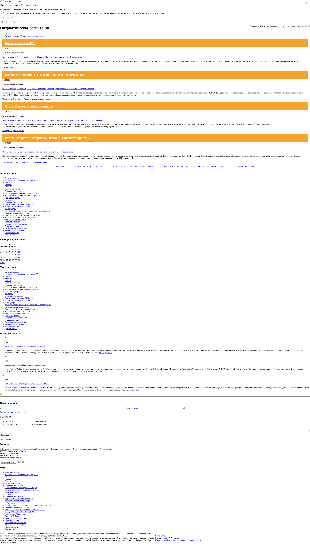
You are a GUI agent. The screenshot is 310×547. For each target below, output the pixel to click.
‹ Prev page (59, 166)
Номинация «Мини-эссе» (15, 220)
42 (155, 166)
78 (242, 166)
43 (158, 166)
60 (199, 166)
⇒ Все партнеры (132, 408)
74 (233, 166)
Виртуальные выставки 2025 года (19, 204)
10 (78, 166)
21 (104, 166)
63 (206, 166)
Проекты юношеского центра (17, 213)
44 (160, 166)
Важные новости (9, 57)
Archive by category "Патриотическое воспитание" (25, 36)
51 (177, 166)
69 (220, 166)
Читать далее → (105, 353)
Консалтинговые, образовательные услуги (22, 195)
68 (218, 166)
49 (172, 166)
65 (211, 166)
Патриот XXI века (12, 222)
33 (133, 166)
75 (235, 166)
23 (109, 166)
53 (182, 166)
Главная (254, 26)
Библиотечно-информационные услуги (21, 193)
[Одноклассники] (20, 462)
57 (191, 166)
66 (213, 166)
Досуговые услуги (12, 198)
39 (148, 166)
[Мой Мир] (23, 462)
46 (165, 166)
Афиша (8, 187)
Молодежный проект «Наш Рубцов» (20, 217)
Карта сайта (160, 536)
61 (201, 166)
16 (92, 166)
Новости (40, 57)
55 (187, 166)
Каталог (264, 26)
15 (90, 166)
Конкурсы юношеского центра (17, 206)
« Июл (2, 263)
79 (245, 166)
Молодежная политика (26, 57)
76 (237, 166)
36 (141, 166)
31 (128, 166)
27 (119, 166)
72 (228, 166)
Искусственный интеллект (16, 224)
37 (143, 166)
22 (107, 166)
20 (102, 166)
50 (174, 166)
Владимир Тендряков (26, 120)
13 (85, 166)
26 (116, 166)
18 (97, 166)
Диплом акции (11, 235)
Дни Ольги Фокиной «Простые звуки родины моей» (27, 384)
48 (170, 166)
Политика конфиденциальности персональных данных (178, 540)
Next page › (250, 166)
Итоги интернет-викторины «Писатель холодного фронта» (47, 138)
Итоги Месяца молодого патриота (29, 106)
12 (82, 166)
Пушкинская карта (12, 226)
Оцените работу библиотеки (167, 538)
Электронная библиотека (15, 228)
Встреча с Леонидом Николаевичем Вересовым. (25, 365)
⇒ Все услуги (10, 209)
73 (230, 166)
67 (216, 166)
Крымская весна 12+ (20, 43)
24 (111, 166)
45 (162, 166)
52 (179, 166)
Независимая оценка (292, 26)
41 (153, 166)
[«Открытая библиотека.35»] (12, 1)
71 (225, 166)
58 (194, 166)
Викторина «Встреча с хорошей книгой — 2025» (25, 215)
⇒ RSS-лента (5, 439)
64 (208, 166)
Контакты (275, 26)
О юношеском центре (14, 191)
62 (204, 166)
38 (145, 166)
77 (240, 166)
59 (196, 166)
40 (150, 166)
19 (99, 166)
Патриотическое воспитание (57, 57)
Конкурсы (21, 89)
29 (124, 166)
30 (126, 166)
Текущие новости (77, 57)
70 (223, 166)
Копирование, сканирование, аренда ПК (21, 180)
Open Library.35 (6, 17)
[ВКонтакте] (18, 462)
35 (138, 166)
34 (136, 166)
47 (167, 166)
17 (95, 166)
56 (189, 166)
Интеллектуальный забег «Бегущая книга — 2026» (26, 346)
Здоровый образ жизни (14, 230)
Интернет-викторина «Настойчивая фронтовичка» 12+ (45, 74)
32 (131, 166)
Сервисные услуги (12, 189)
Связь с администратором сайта (13, 412)
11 (80, 166)
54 (184, 166)
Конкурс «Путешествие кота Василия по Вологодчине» (28, 211)
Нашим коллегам (12, 233)
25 (114, 166)
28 (121, 166)
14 (87, 166)
